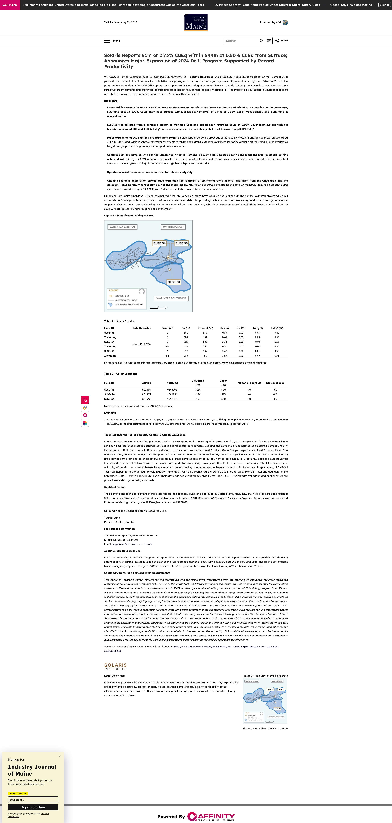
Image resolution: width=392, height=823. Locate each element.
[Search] (261, 40)
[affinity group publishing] (85, 415)
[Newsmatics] (85, 423)
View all (384, 4)
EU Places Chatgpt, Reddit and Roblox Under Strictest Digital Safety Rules (267, 5)
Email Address (17, 793)
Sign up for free (33, 807)
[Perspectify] (85, 408)
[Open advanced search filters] (268, 40)
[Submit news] (85, 400)
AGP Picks (10, 4)
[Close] (59, 756)
